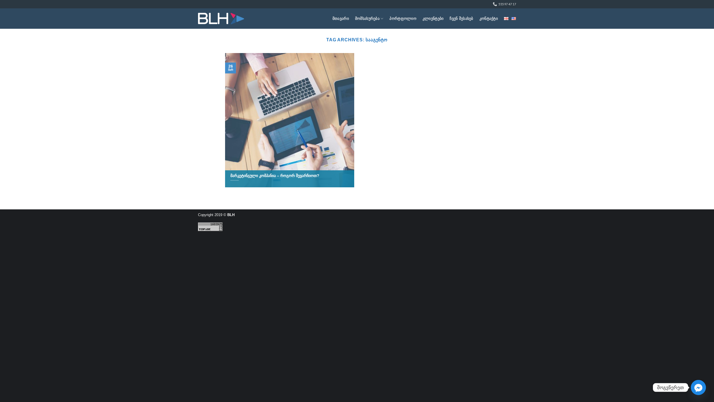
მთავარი (340, 18)
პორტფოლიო (402, 18)
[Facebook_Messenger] (698, 387)
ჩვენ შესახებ (461, 18)
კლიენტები (433, 18)
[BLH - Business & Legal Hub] (221, 18)
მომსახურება (367, 18)
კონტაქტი (488, 18)
